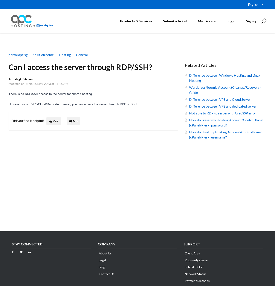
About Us (105, 253)
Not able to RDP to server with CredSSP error (222, 113)
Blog (102, 267)
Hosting (65, 55)
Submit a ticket (175, 21)
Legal (102, 260)
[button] (263, 21)
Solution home (43, 55)
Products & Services (136, 21)
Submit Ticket (194, 267)
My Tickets (207, 21)
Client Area (192, 253)
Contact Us (106, 274)
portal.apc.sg (18, 55)
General (82, 55)
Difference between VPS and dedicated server (223, 106)
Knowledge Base (196, 260)
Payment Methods (197, 281)
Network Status (195, 274)
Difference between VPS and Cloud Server (220, 99)
